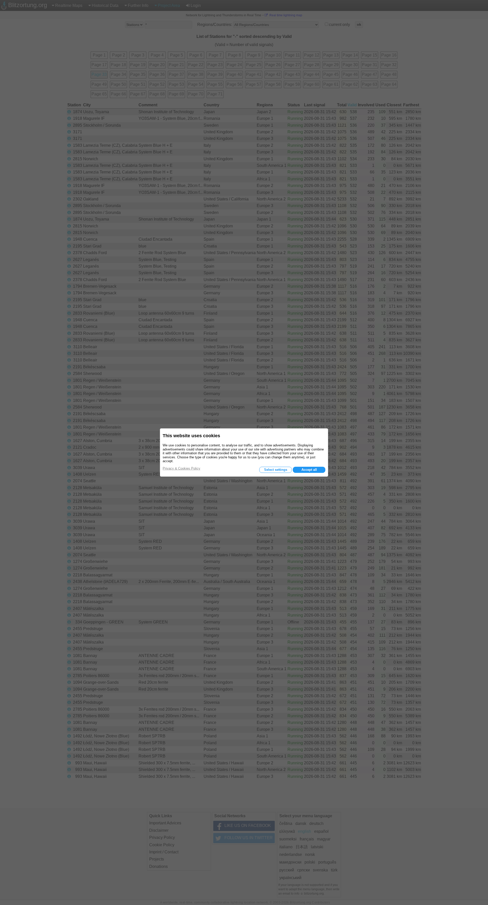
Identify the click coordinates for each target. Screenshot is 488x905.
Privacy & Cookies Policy (181, 468)
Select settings (275, 470)
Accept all (309, 470)
